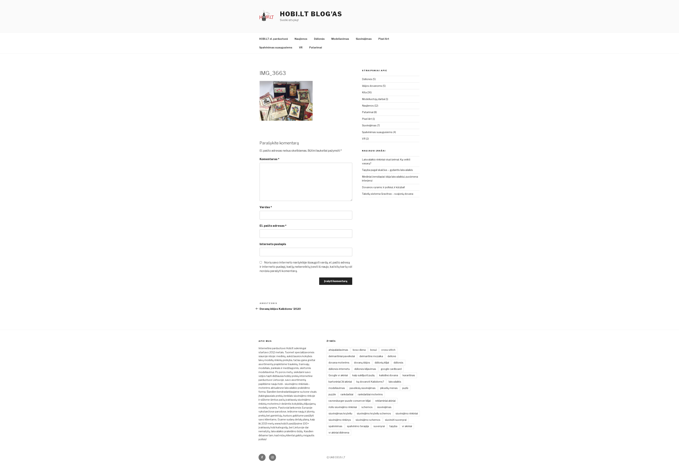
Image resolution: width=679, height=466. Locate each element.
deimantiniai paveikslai (342, 356)
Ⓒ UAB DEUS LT (336, 457)
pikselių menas (389, 387)
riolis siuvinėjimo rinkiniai (343, 407)
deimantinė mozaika (371, 356)
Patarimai (315, 47)
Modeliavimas (340, 38)
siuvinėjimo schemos (368, 419)
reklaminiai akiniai (385, 400)
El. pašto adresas (273, 225)
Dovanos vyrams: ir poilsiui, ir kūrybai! (383, 187)
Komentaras (269, 159)
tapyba (393, 426)
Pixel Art (383, 38)
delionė (392, 356)
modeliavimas (337, 387)
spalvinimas (335, 426)
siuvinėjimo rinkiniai (407, 413)
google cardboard (391, 368)
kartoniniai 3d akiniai (340, 381)
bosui (373, 349)
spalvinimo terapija (358, 426)
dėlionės (398, 362)
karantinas (409, 375)
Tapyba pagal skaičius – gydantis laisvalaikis (387, 169)
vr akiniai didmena (339, 432)
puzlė (405, 387)
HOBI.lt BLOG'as (311, 14)
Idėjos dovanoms (372, 85)
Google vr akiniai (338, 375)
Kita (364, 92)
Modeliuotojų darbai (373, 99)
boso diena (359, 349)
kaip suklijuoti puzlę (363, 375)
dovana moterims (339, 362)
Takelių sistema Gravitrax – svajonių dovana (387, 193)
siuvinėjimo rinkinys (340, 419)
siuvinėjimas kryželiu (340, 413)
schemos (367, 407)
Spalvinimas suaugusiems (275, 47)
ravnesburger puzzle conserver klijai (350, 400)
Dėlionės (319, 38)
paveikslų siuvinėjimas (363, 387)
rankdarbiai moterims (370, 394)
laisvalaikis (395, 381)
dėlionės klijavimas (365, 368)
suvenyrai (379, 426)
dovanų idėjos (362, 362)
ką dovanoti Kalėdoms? (370, 381)
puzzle (332, 394)
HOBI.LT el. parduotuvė (273, 38)
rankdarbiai (347, 394)
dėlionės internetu (339, 368)
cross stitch (388, 349)
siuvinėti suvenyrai (396, 419)
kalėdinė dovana (388, 375)
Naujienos (301, 38)
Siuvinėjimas (364, 38)
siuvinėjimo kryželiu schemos (374, 413)
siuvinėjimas (384, 407)
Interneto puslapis (273, 244)
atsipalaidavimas (338, 349)
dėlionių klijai (382, 362)
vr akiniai (407, 426)
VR (301, 47)
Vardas (266, 207)
